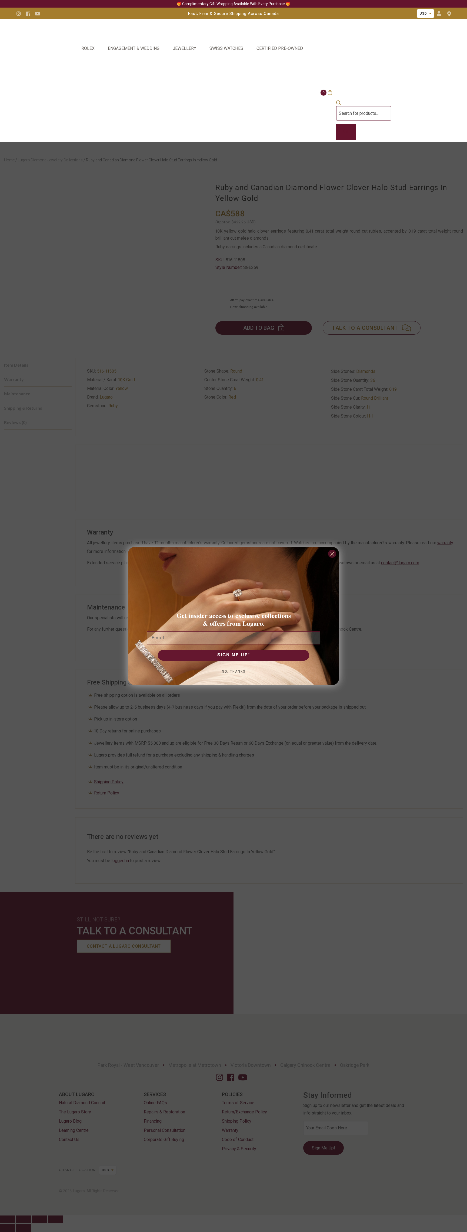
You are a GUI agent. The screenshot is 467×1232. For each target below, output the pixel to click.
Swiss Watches (226, 48)
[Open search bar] (338, 103)
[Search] (346, 132)
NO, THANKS (233, 671)
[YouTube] (37, 13)
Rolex (88, 48)
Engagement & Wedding (133, 48)
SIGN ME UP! (233, 655)
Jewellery (184, 48)
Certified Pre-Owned (279, 48)
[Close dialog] (332, 554)
